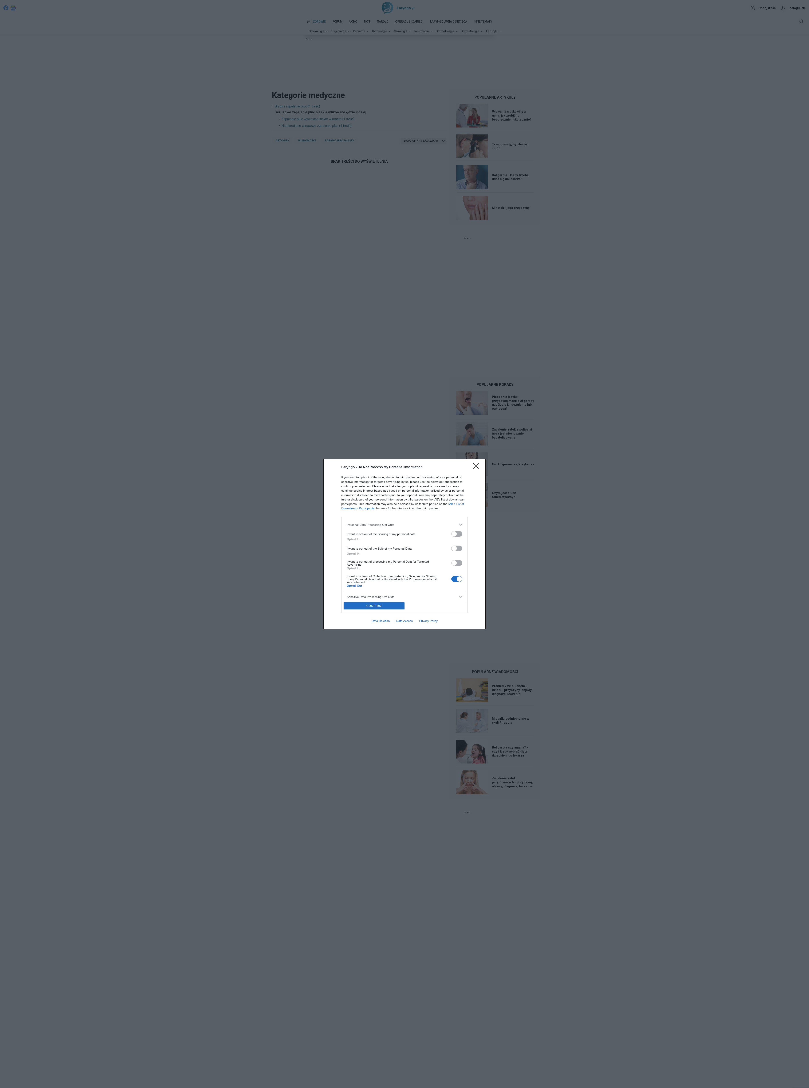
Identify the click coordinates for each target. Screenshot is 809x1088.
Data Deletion (381, 620)
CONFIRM (374, 606)
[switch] (456, 534)
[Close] (477, 467)
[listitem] (404, 524)
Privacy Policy (428, 620)
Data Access (404, 620)
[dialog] (404, 544)
